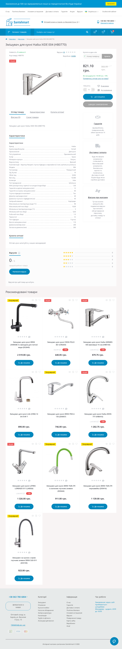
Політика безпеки (18, 11)
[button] (61, 22)
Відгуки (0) (15, 117)
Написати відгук (19, 272)
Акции (72, 11)
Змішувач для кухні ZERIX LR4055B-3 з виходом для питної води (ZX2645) (24, 344)
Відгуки (80, 11)
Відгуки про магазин (98, 197)
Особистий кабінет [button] (109, 11)
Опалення (41, 605)
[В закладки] (39, 300)
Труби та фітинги (44, 618)
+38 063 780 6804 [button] (17, 597)
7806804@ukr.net (18, 625)
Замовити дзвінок (107, 23)
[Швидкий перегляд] (33, 300)
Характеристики (37, 112)
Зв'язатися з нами (18, 606)
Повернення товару (74, 618)
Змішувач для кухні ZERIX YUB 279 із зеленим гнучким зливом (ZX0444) (60, 488)
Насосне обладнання (45, 610)
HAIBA (73, 56)
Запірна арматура (44, 613)
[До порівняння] (36, 300)
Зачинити (111, 4)
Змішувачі (12, 39)
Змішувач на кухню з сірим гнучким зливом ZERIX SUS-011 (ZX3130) (24, 560)
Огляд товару (17, 112)
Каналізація (42, 615)
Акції (68, 626)
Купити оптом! (57, 112)
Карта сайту (71, 621)
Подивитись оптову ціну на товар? (96, 78)
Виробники (71, 623)
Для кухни (21, 39)
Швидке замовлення (98, 104)
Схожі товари (32, 117)
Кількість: (87, 86)
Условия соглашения (35, 11)
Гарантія (64, 11)
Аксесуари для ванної (46, 621)
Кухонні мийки (43, 608)
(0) (64, 52)
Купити (107, 56)
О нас (8, 11)
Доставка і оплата (52, 11)
